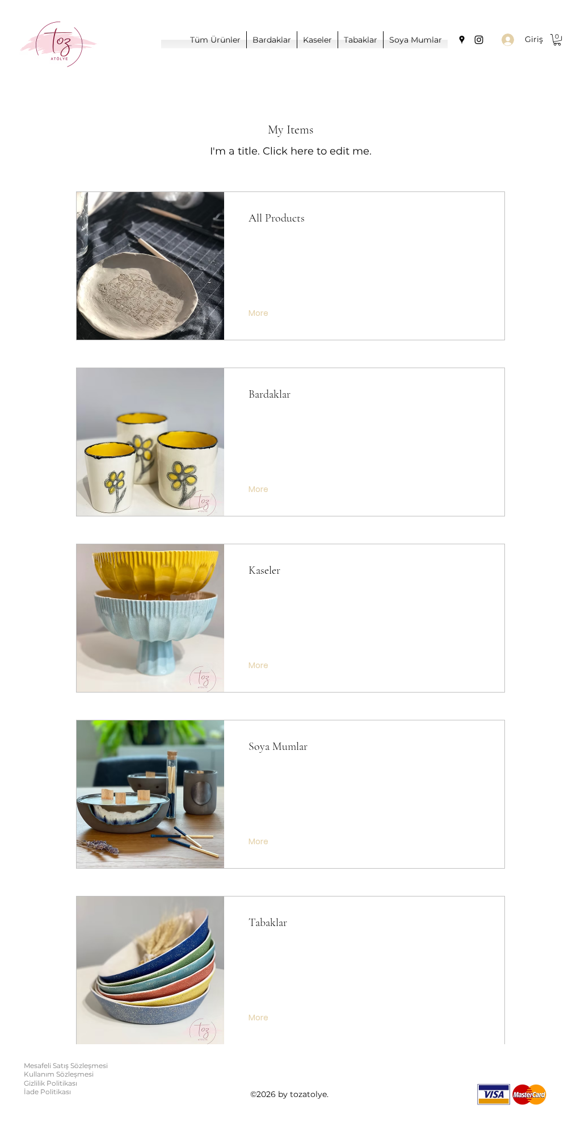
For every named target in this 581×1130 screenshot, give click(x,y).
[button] (557, 39)
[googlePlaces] (462, 39)
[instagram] (479, 39)
